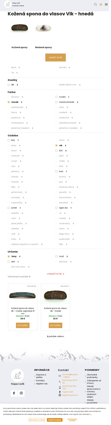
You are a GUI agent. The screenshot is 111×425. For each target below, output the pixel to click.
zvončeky (17, 197)
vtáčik (64, 161)
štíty (63, 166)
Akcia (15, 67)
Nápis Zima (66, 234)
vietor (64, 228)
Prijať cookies (54, 420)
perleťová (18, 117)
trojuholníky (18, 202)
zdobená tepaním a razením (27, 244)
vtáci (15, 218)
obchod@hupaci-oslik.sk (70, 375)
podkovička (66, 239)
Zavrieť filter (55, 57)
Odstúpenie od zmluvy (94, 381)
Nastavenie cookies (72, 419)
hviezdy (16, 176)
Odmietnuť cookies (37, 420)
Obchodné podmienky (92, 376)
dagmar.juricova (70, 395)
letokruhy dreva (68, 187)
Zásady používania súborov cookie (94, 403)
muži (63, 256)
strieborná (66, 117)
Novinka (64, 67)
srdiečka (17, 228)
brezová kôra (67, 197)
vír (62, 213)
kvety (15, 145)
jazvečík (65, 192)
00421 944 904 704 (69, 387)
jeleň (63, 155)
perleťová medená (22, 128)
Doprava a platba (41, 376)
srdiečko (17, 213)
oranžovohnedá (68, 102)
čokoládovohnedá (69, 123)
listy (14, 140)
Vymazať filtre (54, 274)
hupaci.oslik (67, 391)
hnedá (17, 102)
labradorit (65, 202)
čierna (16, 112)
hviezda (17, 181)
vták (15, 234)
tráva (15, 239)
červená (17, 97)
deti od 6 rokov (20, 266)
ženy (16, 256)
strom (16, 150)
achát (15, 207)
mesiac (64, 218)
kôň (62, 150)
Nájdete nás (42, 383)
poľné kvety (19, 192)
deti (14, 261)
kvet (63, 171)
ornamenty (66, 223)
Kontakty (40, 380)
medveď (17, 155)
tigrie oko (65, 207)
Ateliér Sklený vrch (69, 84)
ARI (14, 84)
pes (63, 181)
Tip (14, 72)
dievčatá (65, 261)
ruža (15, 166)
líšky (63, 244)
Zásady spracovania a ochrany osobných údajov (93, 391)
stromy (64, 176)
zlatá (63, 107)
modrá (64, 97)
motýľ (16, 161)
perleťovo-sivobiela (70, 128)
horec (64, 140)
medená (65, 112)
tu (90, 414)
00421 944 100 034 (69, 381)
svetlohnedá (19, 107)
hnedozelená (19, 123)
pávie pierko (19, 223)
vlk (62, 145)
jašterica (17, 171)
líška (15, 187)
